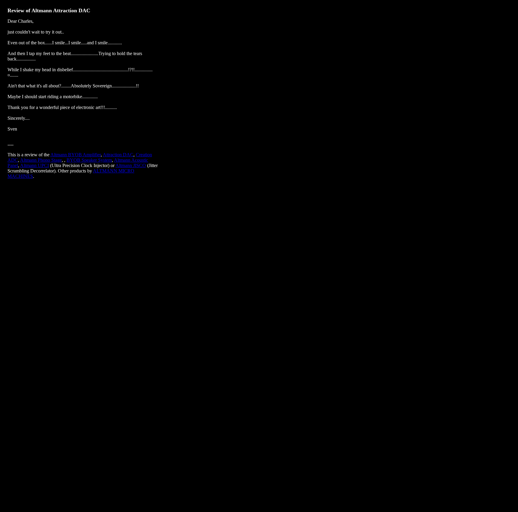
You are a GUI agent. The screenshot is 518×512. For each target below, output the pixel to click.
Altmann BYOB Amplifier (75, 154)
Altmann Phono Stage (41, 160)
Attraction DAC (118, 154)
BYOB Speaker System (89, 160)
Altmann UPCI (34, 165)
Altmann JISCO (130, 165)
